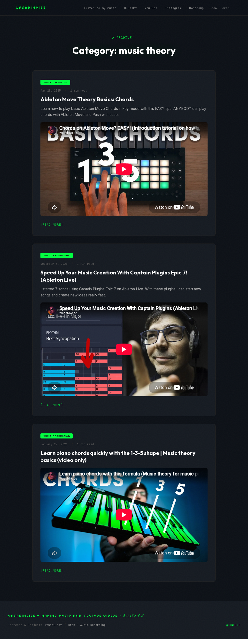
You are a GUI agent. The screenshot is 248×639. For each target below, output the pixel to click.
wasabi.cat (53, 625)
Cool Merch (220, 8)
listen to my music (100, 8)
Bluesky (130, 8)
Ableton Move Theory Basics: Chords (87, 99)
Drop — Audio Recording (87, 625)
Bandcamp (196, 8)
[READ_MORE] (51, 225)
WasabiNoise (31, 7)
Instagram (173, 8)
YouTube (151, 8)
